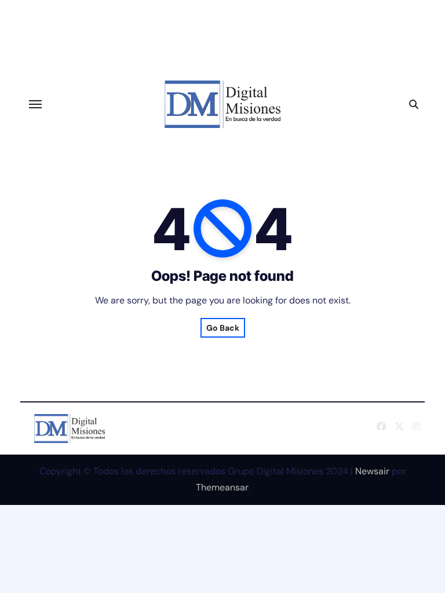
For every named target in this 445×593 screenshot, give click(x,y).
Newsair (372, 471)
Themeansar (222, 487)
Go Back (222, 328)
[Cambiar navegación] (35, 104)
